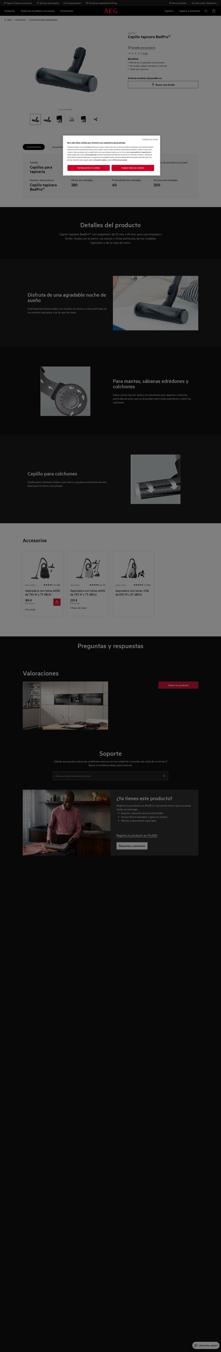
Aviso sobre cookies (100, 160)
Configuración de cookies (88, 168)
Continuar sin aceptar (150, 139)
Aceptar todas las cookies (132, 168)
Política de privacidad (120, 160)
